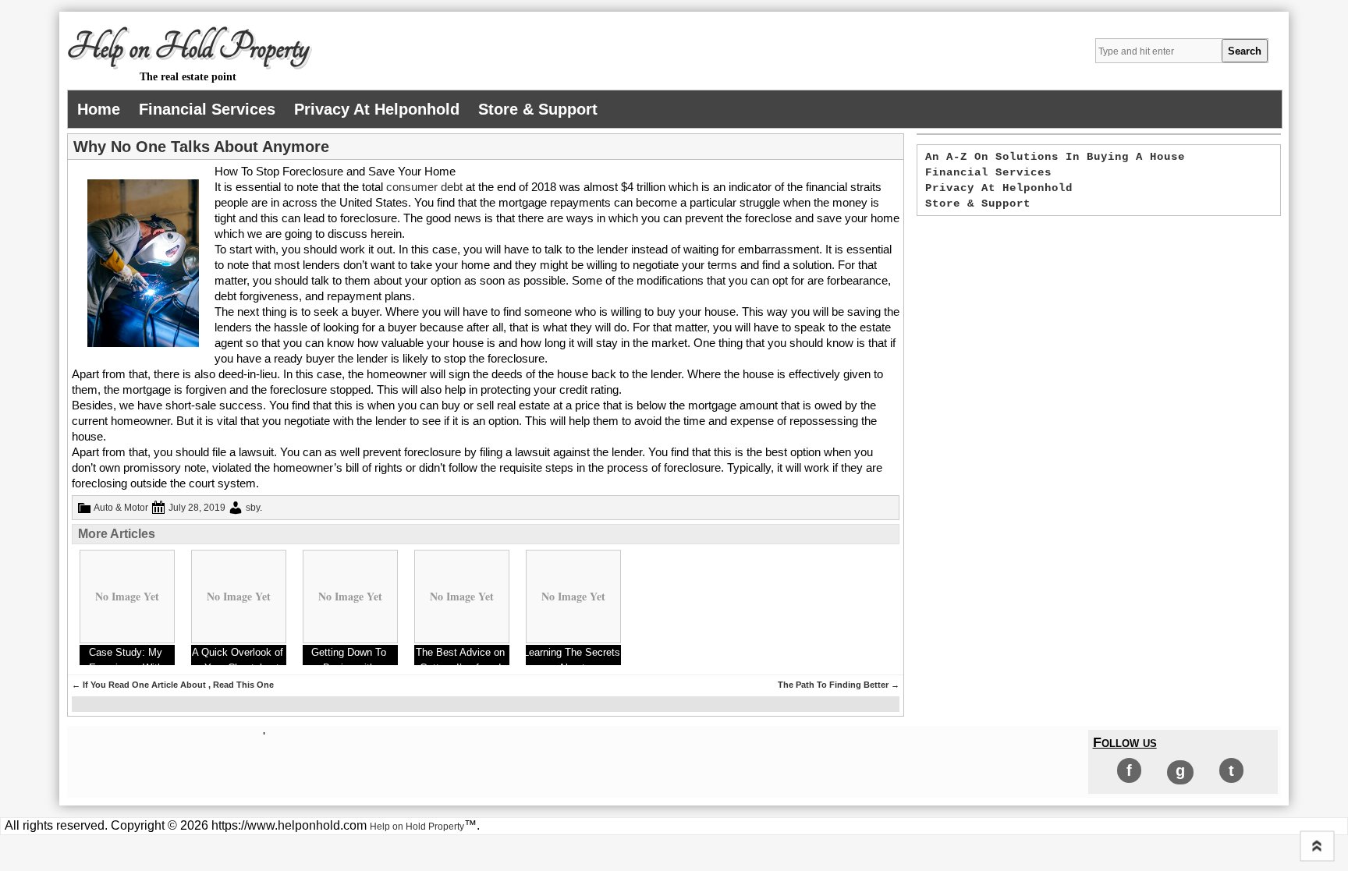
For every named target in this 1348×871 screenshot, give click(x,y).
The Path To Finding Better (838, 684)
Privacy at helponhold (376, 109)
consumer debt (426, 186)
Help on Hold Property (188, 47)
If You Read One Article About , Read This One (173, 684)
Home (98, 109)
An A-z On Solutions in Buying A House (1055, 156)
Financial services (207, 109)
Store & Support (538, 109)
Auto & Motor (121, 507)
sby (253, 507)
